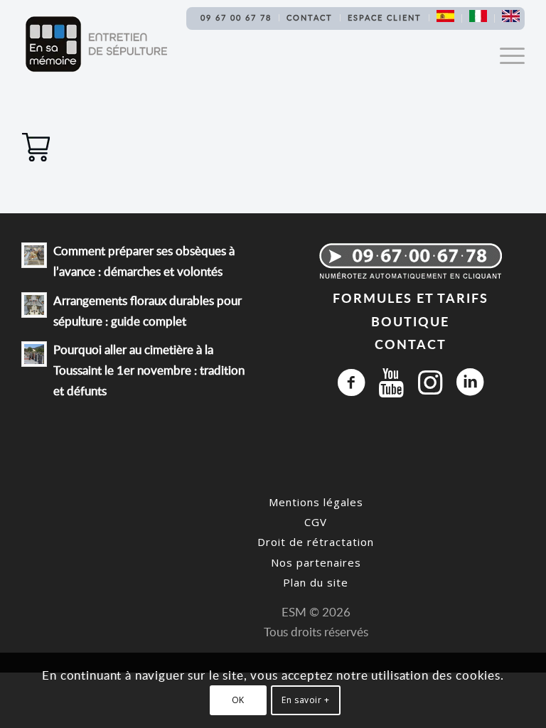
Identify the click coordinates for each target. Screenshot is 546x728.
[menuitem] (236, 17)
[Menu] (505, 55)
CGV (315, 522)
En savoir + (306, 700)
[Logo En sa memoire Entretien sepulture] (96, 44)
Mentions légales (316, 502)
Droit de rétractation (315, 542)
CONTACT (410, 344)
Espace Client (385, 17)
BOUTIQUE (410, 321)
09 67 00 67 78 (236, 17)
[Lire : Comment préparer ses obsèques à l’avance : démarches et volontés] (34, 255)
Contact (310, 17)
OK (238, 700)
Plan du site (315, 582)
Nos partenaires (316, 562)
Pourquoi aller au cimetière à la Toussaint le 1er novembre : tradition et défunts (149, 370)
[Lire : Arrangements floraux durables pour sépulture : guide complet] (34, 305)
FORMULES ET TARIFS (410, 297)
